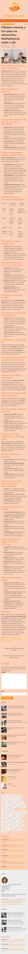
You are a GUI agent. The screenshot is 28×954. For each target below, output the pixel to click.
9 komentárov (14, 758)
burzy (10, 800)
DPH (4, 807)
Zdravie (8, 902)
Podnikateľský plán (17, 902)
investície (14, 639)
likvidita (21, 816)
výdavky (10, 640)
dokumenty (5, 804)
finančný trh (5, 813)
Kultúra (13, 904)
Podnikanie (17, 901)
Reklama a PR (13, 899)
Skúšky (16, 904)
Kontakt (14, 895)
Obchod (20, 904)
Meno (2, 691)
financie (10, 807)
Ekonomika (3, 902)
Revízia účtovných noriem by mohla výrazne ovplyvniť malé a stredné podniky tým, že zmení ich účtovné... (13, 950)
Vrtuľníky (18, 899)
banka (17, 795)
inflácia (13, 813)
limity (4, 818)
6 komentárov (14, 764)
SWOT (11, 902)
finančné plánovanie (20, 811)
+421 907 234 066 (5, 887)
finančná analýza (19, 807)
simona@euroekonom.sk (6, 886)
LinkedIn (3, 890)
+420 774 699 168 (5, 889)
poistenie (13, 820)
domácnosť (14, 804)
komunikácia (5, 816)
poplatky (13, 825)
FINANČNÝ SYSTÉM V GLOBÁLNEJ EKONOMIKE (16, 762)
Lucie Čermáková (15, 923)
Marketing (9, 904)
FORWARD (9, 784)
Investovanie (18, 894)
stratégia (5, 829)
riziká (10, 827)
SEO (9, 899)
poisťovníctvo (16, 822)
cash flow (17, 800)
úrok (4, 832)
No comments (20, 916)
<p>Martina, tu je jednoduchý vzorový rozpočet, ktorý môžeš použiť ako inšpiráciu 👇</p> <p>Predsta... (12, 857)
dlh (17, 637)
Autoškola (23, 899)
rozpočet (20, 639)
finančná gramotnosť (7, 809)
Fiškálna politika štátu (8, 24)
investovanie (21, 813)
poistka (20, 820)
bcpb (20, 797)
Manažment (7, 901)
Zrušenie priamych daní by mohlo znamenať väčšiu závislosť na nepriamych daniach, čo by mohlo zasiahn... (13, 851)
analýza (10, 795)
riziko (4, 827)
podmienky (5, 820)
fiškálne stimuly (6, 639)
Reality (2, 901)
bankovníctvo (6, 797)
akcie (4, 795)
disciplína (12, 637)
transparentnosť (14, 829)
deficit (6, 637)
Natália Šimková (6, 45)
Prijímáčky (12, 901)
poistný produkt (6, 822)
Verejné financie (8, 895)
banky (14, 797)
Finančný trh (12, 894)
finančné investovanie (7, 811)
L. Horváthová (14, 916)
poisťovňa (5, 825)
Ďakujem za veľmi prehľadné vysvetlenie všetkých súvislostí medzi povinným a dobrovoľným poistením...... (13, 841)
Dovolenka (3, 905)
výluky (23, 829)
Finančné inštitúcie (5, 894)
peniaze (17, 818)
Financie (22, 901)
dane (4, 802)
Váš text (3, 672)
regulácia (20, 825)
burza (4, 800)
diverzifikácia (19, 802)
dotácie (22, 804)
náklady (10, 818)
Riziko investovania (11, 776)
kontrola (14, 816)
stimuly (4, 640)
